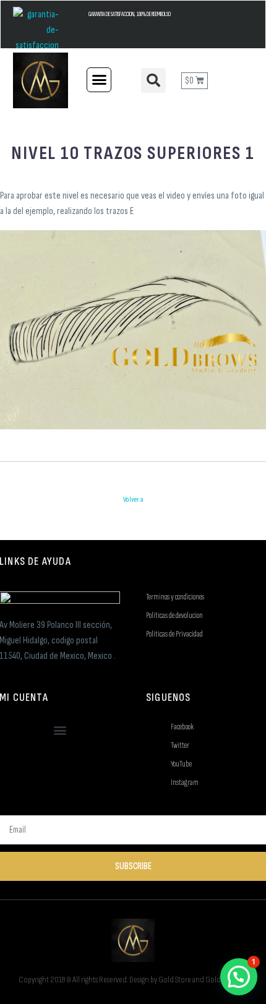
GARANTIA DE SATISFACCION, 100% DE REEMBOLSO (129, 14)
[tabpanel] (133, 293)
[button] (99, 79)
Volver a (133, 499)
